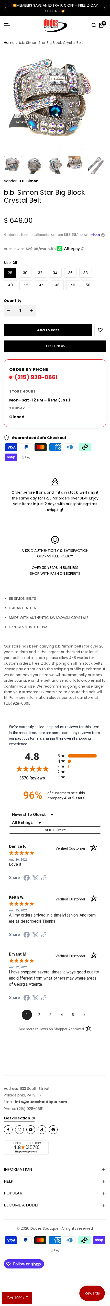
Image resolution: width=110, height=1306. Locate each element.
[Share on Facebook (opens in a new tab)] (27, 878)
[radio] (79, 756)
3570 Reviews (37, 778)
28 (10, 272)
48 (72, 285)
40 (10, 285)
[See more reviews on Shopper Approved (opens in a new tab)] (44, 878)
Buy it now (55, 346)
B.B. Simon (28, 181)
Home (9, 42)
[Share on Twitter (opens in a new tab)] (35, 877)
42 (26, 285)
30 (25, 272)
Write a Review (55, 830)
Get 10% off (17, 1298)
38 (85, 272)
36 (70, 272)
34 (55, 272)
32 (40, 272)
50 (88, 285)
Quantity (12, 300)
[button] (100, 330)
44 (41, 285)
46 (57, 285)
